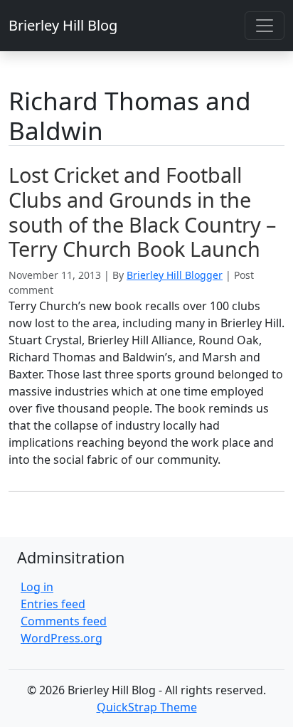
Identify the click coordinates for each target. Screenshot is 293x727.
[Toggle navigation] (264, 25)
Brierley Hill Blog (63, 25)
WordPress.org (61, 638)
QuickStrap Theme (147, 707)
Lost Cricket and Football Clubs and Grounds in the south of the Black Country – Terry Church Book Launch (142, 211)
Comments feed (64, 621)
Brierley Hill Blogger (175, 275)
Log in (37, 587)
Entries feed (53, 604)
